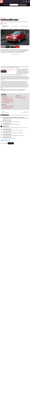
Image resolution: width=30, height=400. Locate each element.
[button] (15, 37)
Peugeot (12, 49)
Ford (22, 49)
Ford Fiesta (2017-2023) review (11, 70)
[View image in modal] (1, 37)
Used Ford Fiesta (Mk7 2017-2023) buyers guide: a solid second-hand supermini (8, 106)
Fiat (17, 49)
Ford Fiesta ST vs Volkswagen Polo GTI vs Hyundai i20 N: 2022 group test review (8, 101)
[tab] (3, 46)
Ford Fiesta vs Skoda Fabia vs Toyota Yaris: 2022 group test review (8, 102)
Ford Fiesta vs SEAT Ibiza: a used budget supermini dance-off (7, 97)
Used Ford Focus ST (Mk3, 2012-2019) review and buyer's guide (7, 108)
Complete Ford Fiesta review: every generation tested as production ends (7, 99)
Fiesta (8, 50)
